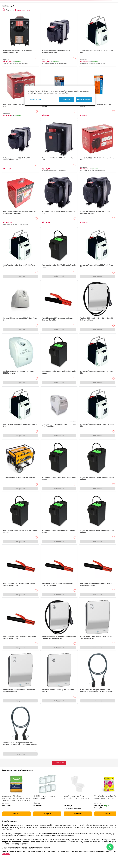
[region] (59, 96)
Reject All (66, 99)
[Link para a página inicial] (3, 9)
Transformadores (22, 10)
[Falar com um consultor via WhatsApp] (109, 846)
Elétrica (9, 10)
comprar (16, 814)
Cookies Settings (35, 99)
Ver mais (6, 854)
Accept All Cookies (83, 99)
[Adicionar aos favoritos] (36, 58)
